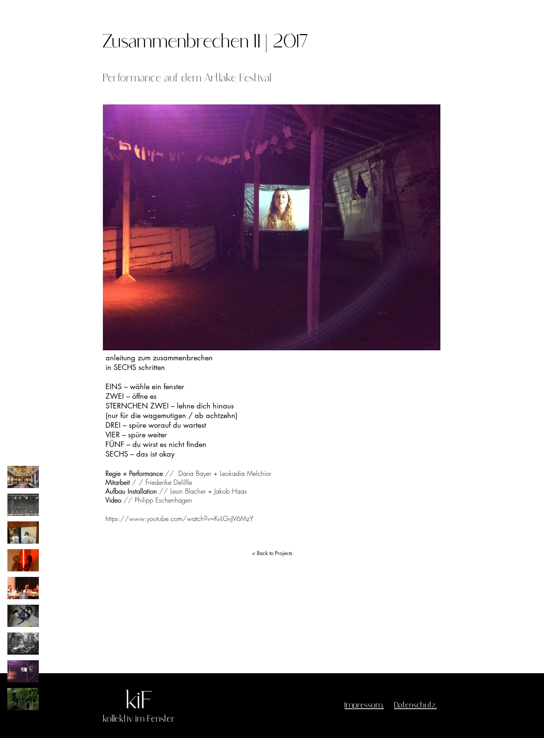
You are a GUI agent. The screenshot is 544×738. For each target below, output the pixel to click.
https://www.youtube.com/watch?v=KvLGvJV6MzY (179, 518)
